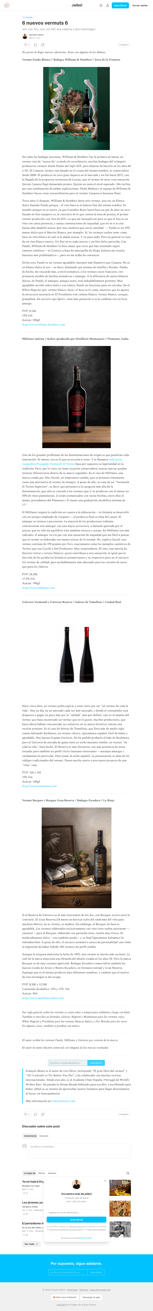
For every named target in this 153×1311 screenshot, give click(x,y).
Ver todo (29, 1243)
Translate (28, 17)
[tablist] (36, 1136)
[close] (105, 1180)
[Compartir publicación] (108, 5)
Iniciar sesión (140, 5)
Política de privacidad (96, 1229)
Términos (83, 1289)
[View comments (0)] (36, 45)
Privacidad (72, 1289)
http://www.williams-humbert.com (43, 325)
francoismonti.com (63, 1101)
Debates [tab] (52, 1173)
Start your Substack (66, 1297)
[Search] (101, 5)
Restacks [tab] (43, 1136)
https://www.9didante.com (38, 588)
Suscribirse (120, 5)
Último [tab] (41, 1173)
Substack (61, 1304)
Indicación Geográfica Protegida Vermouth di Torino (72, 461)
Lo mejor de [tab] (29, 1173)
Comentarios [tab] (30, 1136)
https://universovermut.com (39, 786)
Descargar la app (91, 1297)
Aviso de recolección (100, 1289)
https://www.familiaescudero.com (43, 998)
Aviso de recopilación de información (66, 1229)
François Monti (36, 35)
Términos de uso (76, 1226)
